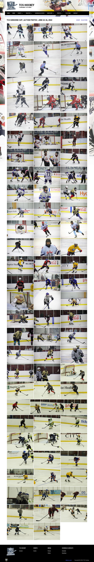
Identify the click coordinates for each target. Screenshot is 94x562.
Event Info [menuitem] (50, 13)
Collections (84, 20)
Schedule (64, 550)
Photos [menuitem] (60, 13)
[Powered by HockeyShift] (6, 560)
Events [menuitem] (20, 13)
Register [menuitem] (29, 13)
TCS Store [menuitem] (68, 13)
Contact (21, 550)
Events (34, 550)
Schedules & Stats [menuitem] (39, 13)
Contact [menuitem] (75, 13)
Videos (49, 553)
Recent (78, 20)
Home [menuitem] (8, 13)
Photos (49, 550)
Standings (64, 553)
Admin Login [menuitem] (69, 560)
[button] (20, 32)
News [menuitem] (13, 13)
